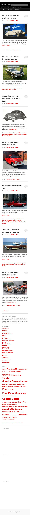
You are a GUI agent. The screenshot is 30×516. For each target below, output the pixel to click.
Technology (5, 357)
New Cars (4, 355)
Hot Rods (4, 345)
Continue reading (6, 45)
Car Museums (5, 332)
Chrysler (5, 378)
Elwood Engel (15, 220)
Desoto (4, 384)
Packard (14, 412)
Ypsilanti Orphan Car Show (8, 419)
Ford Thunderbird (12, 396)
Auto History (9, 88)
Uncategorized (5, 362)
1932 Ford (4, 369)
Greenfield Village (6, 402)
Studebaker (22, 414)
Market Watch (5, 349)
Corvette (25, 381)
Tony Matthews (6, 360)
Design (4, 337)
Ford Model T (10, 389)
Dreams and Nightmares (8, 340)
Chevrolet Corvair (17, 375)
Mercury (12, 264)
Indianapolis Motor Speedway (9, 406)
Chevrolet (7, 374)
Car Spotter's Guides (7, 333)
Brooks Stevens (5, 371)
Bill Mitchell (24, 369)
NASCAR (12, 409)
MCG (17, 20)
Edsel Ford (4, 386)
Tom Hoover (15, 221)
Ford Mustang (5, 396)
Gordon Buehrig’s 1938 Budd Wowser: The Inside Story (11, 98)
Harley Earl (14, 402)
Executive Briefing (11, 50)
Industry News (5, 347)
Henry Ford (22, 402)
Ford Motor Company (14, 393)
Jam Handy (19, 406)
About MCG (17, 9)
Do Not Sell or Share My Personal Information (12, 423)
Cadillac (17, 371)
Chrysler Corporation (7, 220)
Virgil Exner (21, 221)
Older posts (5, 310)
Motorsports (5, 354)
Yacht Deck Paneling (19, 264)
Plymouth (10, 221)
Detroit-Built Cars (6, 338)
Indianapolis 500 (12, 404)
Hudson (4, 404)
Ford (5, 389)
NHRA (20, 409)
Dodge (19, 384)
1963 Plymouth (20, 219)
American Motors (14, 369)
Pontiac (5, 414)
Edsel (23, 384)
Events (4, 342)
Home (4, 9)
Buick (11, 371)
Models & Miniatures (7, 350)
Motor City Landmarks (7, 352)
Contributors (10, 9)
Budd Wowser (10, 134)
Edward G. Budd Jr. (18, 134)
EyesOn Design (21, 386)
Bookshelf (4, 330)
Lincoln (9, 89)
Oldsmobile (7, 412)
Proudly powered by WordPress (15, 512)
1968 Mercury (20, 263)
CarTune (4, 335)
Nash (17, 409)
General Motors (10, 398)
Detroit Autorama (11, 384)
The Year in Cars (6, 359)
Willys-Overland (12, 417)
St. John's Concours (13, 415)
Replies (18, 50)
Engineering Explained (12, 386)
